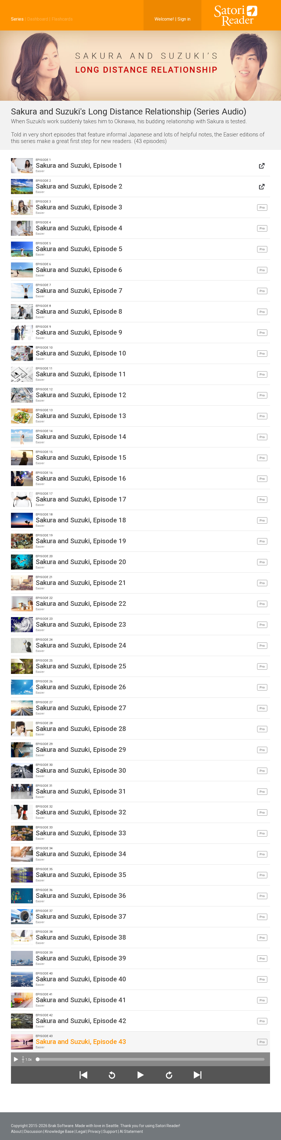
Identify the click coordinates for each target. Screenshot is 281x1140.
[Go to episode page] (262, 165)
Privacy (94, 1131)
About (16, 1131)
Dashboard (37, 19)
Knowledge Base (59, 1131)
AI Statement (131, 1131)
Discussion (33, 1131)
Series (17, 19)
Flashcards (62, 19)
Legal (81, 1131)
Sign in (184, 19)
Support (110, 1131)
